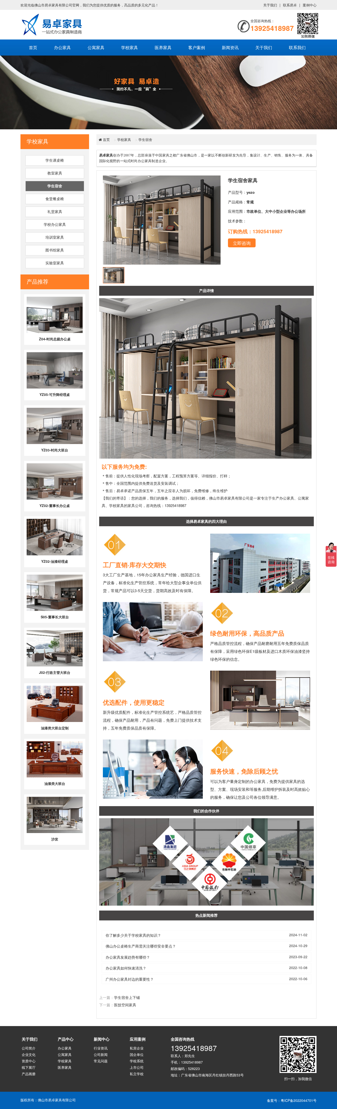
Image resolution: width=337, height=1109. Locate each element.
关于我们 (270, 4)
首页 (33, 47)
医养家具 (163, 47)
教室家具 (54, 173)
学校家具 (129, 47)
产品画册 (29, 1073)
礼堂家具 (54, 212)
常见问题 (101, 1060)
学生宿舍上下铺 (127, 997)
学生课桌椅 (54, 160)
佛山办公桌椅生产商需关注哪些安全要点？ (141, 946)
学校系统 (137, 1060)
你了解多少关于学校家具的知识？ (133, 935)
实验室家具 (54, 263)
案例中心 (310, 4)
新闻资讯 (230, 47)
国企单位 (137, 1054)
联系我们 (297, 47)
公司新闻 (101, 1054)
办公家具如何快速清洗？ (126, 968)
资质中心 (29, 1060)
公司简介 (29, 1048)
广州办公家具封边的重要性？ (130, 979)
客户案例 (196, 47)
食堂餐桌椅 (54, 199)
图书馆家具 (54, 250)
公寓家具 (96, 47)
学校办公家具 (55, 225)
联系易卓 (290, 4)
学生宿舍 (54, 186)
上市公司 (137, 1067)
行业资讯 (101, 1048)
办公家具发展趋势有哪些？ (128, 957)
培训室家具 (54, 237)
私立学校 (137, 1073)
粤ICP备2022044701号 (299, 1100)
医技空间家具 (125, 1004)
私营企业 (137, 1048)
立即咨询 (242, 243)
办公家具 (62, 47)
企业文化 (29, 1054)
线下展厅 (29, 1067)
